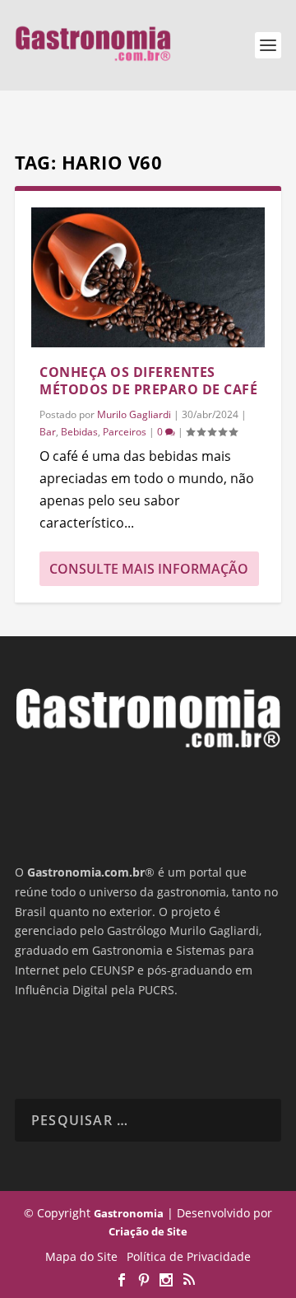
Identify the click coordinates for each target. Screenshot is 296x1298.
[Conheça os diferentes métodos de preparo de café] (148, 277)
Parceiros (124, 432)
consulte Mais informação (148, 569)
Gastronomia (129, 1213)
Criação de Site (148, 1231)
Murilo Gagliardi (134, 414)
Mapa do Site (81, 1256)
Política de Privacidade (189, 1256)
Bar (47, 432)
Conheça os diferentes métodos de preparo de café (148, 380)
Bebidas (79, 432)
